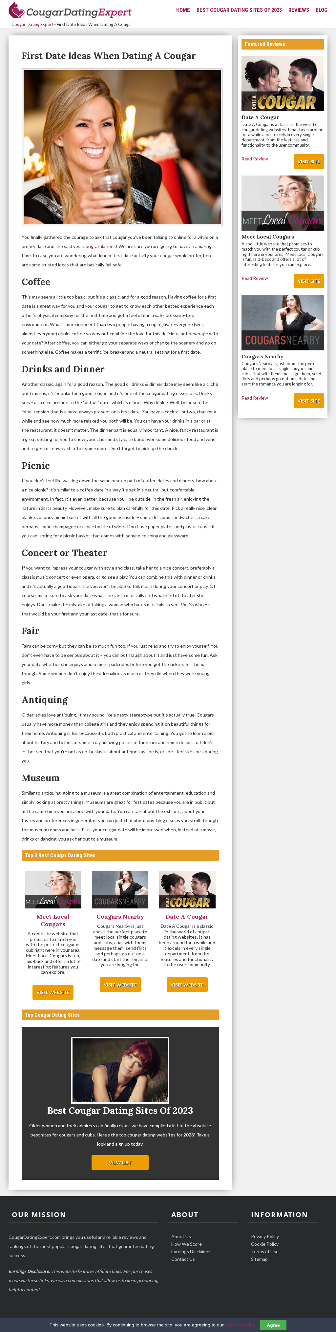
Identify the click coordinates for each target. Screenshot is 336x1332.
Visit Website (53, 992)
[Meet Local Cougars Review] (53, 890)
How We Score (186, 1244)
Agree (273, 1325)
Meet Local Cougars (268, 236)
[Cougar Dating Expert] (70, 10)
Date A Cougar (260, 117)
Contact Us (183, 1259)
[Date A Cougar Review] (187, 890)
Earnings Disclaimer (191, 1251)
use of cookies (240, 1324)
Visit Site (309, 161)
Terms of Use (265, 1251)
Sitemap (259, 1259)
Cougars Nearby (263, 356)
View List (120, 1162)
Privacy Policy (265, 1236)
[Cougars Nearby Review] (120, 890)
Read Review (255, 158)
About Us (181, 1236)
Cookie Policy (265, 1244)
